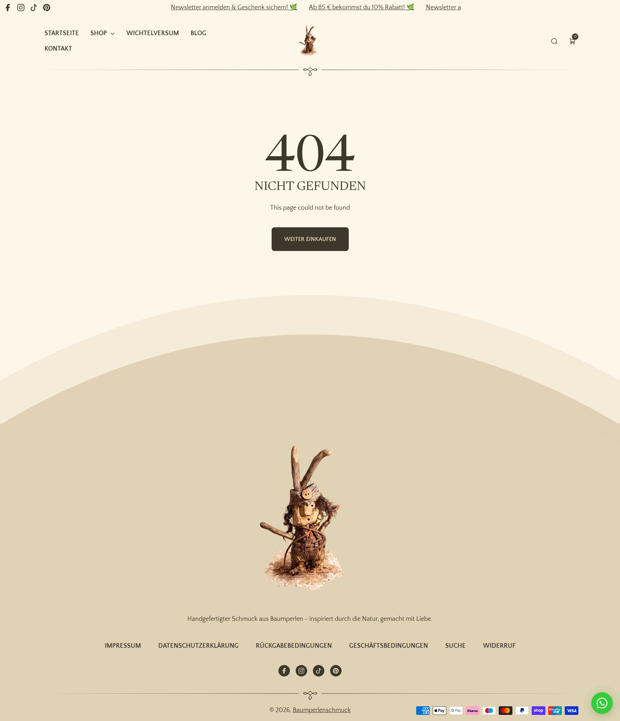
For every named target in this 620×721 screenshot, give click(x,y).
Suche (455, 646)
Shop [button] (98, 33)
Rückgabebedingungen (294, 646)
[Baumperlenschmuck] (310, 519)
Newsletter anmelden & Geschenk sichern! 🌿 (222, 7)
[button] (572, 41)
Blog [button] (198, 33)
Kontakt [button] (58, 48)
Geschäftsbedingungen (388, 646)
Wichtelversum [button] (152, 33)
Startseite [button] (61, 33)
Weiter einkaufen (310, 239)
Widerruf (499, 646)
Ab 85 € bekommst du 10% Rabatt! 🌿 (349, 7)
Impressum (123, 646)
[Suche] (554, 41)
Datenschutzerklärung (198, 646)
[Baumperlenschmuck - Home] (310, 41)
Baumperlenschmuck (322, 710)
